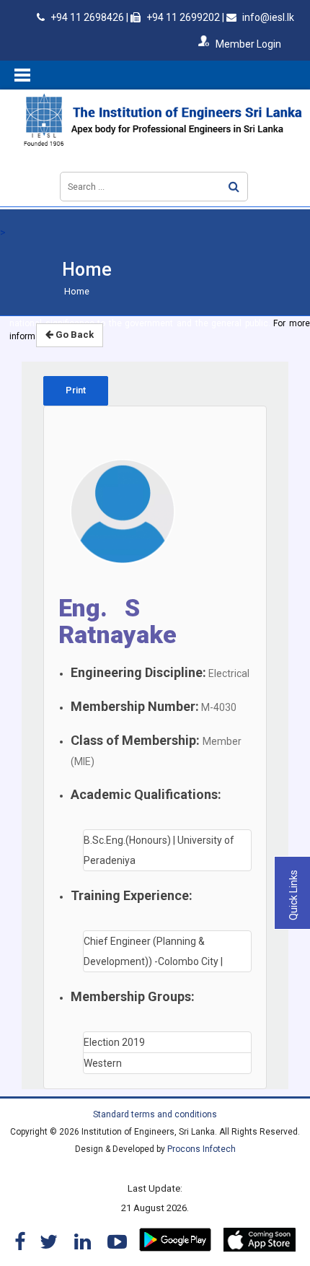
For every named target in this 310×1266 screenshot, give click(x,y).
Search (234, 186)
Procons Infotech (201, 1149)
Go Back (73, 334)
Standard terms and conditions (155, 1114)
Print (76, 390)
